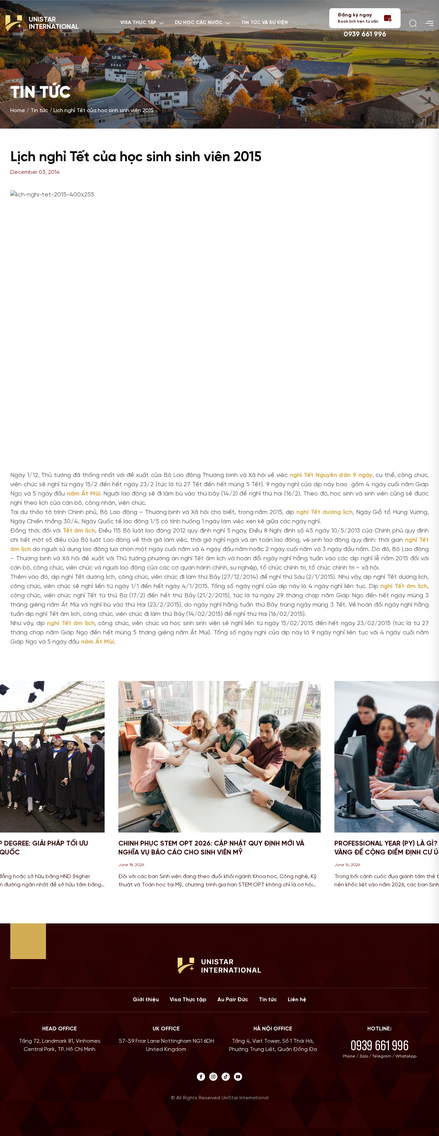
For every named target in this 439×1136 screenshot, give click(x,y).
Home (17, 110)
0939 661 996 (365, 34)
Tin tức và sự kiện (264, 22)
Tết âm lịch (79, 531)
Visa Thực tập (188, 1000)
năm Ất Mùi (83, 494)
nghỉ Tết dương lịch (324, 512)
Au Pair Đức (232, 1000)
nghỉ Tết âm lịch (403, 586)
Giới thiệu (146, 1000)
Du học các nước (199, 22)
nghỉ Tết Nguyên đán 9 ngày (331, 475)
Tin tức (39, 110)
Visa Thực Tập (138, 22)
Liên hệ (297, 1000)
